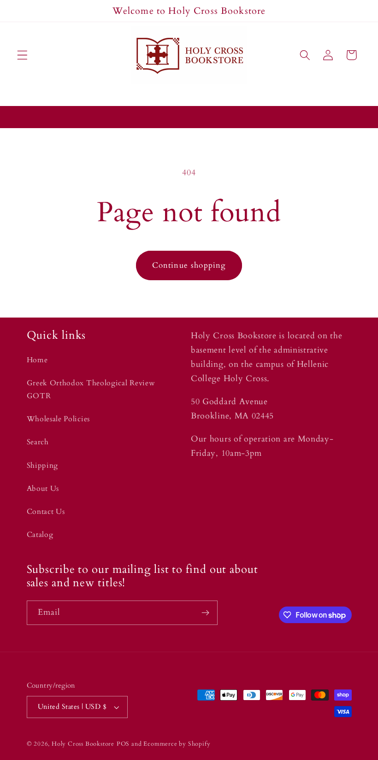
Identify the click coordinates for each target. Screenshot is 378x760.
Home (37, 360)
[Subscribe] (205, 613)
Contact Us (46, 512)
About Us (43, 488)
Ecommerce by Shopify (176, 744)
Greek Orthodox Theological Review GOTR (91, 389)
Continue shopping (189, 265)
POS (123, 744)
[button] (22, 55)
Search (38, 442)
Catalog (40, 535)
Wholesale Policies (58, 419)
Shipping (43, 465)
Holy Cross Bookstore (83, 744)
